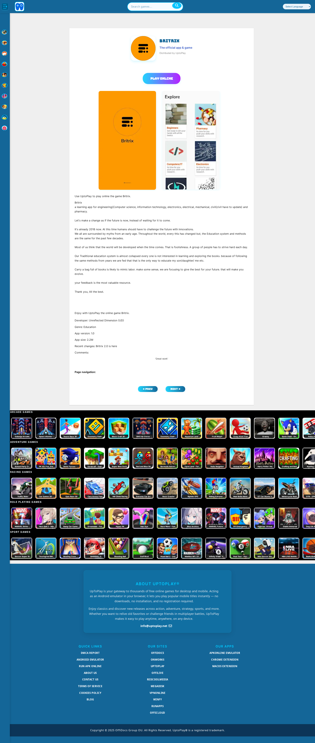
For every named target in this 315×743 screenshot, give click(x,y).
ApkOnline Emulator (225, 653)
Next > (175, 389)
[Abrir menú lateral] (5, 6)
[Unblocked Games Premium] (5, 128)
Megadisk (157, 686)
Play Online (161, 78)
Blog (90, 699)
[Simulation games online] (5, 85)
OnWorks (157, 659)
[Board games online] (5, 53)
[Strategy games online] (5, 106)
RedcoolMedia (157, 679)
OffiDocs (157, 653)
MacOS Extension (224, 666)
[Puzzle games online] (5, 74)
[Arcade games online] (5, 42)
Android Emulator (90, 659)
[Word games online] (5, 117)
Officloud (157, 712)
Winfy (157, 699)
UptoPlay (157, 666)
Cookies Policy (90, 692)
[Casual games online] (5, 64)
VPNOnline (158, 692)
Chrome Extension (224, 659)
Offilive (157, 673)
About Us (90, 673)
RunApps (157, 706)
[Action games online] (5, 32)
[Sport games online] (5, 96)
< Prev (148, 389)
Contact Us (90, 679)
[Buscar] (176, 5)
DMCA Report (90, 653)
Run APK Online (90, 666)
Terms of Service (90, 686)
